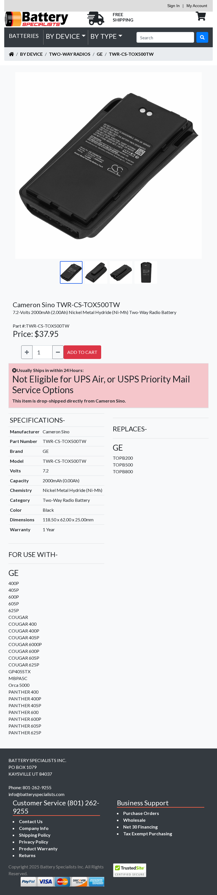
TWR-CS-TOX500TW (131, 54)
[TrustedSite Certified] (130, 870)
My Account (196, 5)
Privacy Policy (33, 841)
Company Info (34, 828)
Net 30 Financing (140, 826)
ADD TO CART (82, 352)
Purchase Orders (141, 813)
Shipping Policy (35, 835)
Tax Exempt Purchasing (147, 833)
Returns (27, 855)
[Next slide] (193, 165)
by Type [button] (103, 36)
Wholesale (134, 820)
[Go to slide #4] (145, 272)
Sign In (173, 5)
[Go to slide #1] (71, 272)
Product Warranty (38, 848)
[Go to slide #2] (96, 272)
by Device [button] (63, 36)
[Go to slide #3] (121, 272)
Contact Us (31, 821)
